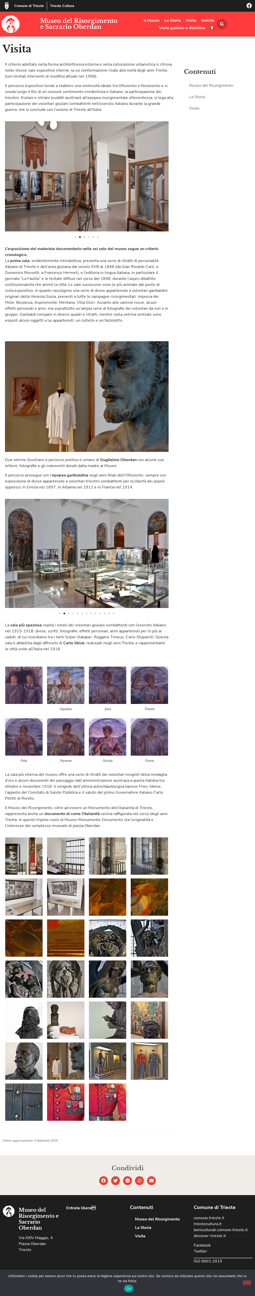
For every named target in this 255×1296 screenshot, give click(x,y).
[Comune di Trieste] (6, 5)
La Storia (172, 20)
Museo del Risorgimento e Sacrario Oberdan (79, 23)
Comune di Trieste (29, 5)
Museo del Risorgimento (211, 85)
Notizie (207, 20)
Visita (191, 20)
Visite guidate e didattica (182, 28)
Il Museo (151, 20)
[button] (222, 24)
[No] (247, 1282)
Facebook (202, 1245)
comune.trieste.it (209, 1218)
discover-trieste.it (210, 1236)
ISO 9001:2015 (208, 1261)
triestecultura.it (208, 1224)
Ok (129, 1289)
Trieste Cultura (62, 5)
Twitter (200, 1251)
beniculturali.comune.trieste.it (221, 1230)
